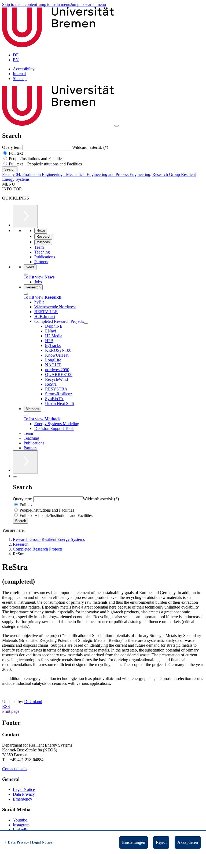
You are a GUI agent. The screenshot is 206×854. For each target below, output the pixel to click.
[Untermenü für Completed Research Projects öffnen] (86, 323)
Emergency (22, 799)
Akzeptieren (187, 842)
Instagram (21, 825)
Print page (10, 711)
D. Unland (33, 701)
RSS (6, 706)
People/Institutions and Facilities (35, 158)
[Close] (26, 273)
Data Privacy (24, 794)
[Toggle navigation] (116, 125)
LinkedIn (20, 829)
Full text (15, 153)
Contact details (14, 768)
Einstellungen (133, 842)
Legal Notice (24, 789)
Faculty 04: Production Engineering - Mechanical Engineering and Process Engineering (76, 174)
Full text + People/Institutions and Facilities (45, 164)
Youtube (20, 820)
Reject (161, 842)
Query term (12, 147)
